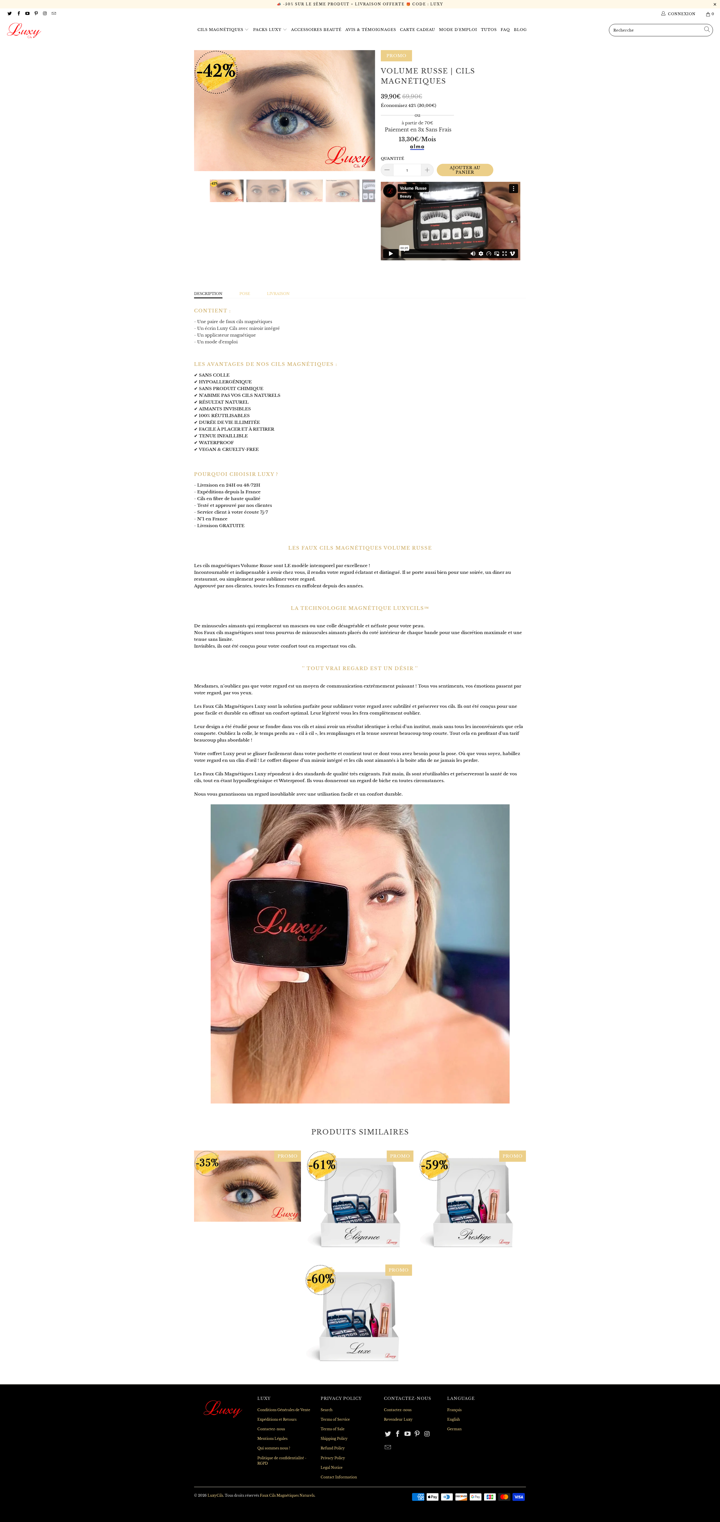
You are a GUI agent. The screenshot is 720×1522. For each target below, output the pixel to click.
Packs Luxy (268, 29)
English (453, 1419)
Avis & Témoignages (370, 29)
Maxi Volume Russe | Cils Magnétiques (247, 1186)
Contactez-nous (271, 1429)
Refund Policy (333, 1448)
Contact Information (339, 1477)
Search (326, 1410)
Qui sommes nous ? (273, 1448)
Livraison (278, 293)
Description (208, 293)
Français (454, 1410)
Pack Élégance (360, 1204)
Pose (244, 293)
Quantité (392, 158)
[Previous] (204, 110)
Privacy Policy (333, 1458)
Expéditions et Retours (276, 1419)
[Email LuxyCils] (53, 14)
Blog (520, 29)
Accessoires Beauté (316, 29)
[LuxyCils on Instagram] (44, 14)
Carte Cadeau (417, 29)
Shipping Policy (334, 1438)
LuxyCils (215, 1495)
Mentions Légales (272, 1438)
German (454, 1429)
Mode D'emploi (458, 29)
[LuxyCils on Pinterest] (35, 14)
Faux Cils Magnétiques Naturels (287, 1495)
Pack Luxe (358, 1317)
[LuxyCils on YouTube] (27, 14)
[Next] (365, 110)
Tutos (489, 29)
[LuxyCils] (60, 31)
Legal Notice (332, 1467)
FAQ (505, 29)
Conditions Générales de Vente (283, 1410)
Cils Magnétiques (221, 29)
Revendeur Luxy (398, 1419)
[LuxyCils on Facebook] (18, 14)
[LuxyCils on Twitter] (9, 14)
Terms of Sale (333, 1429)
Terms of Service (335, 1419)
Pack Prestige (472, 1204)
